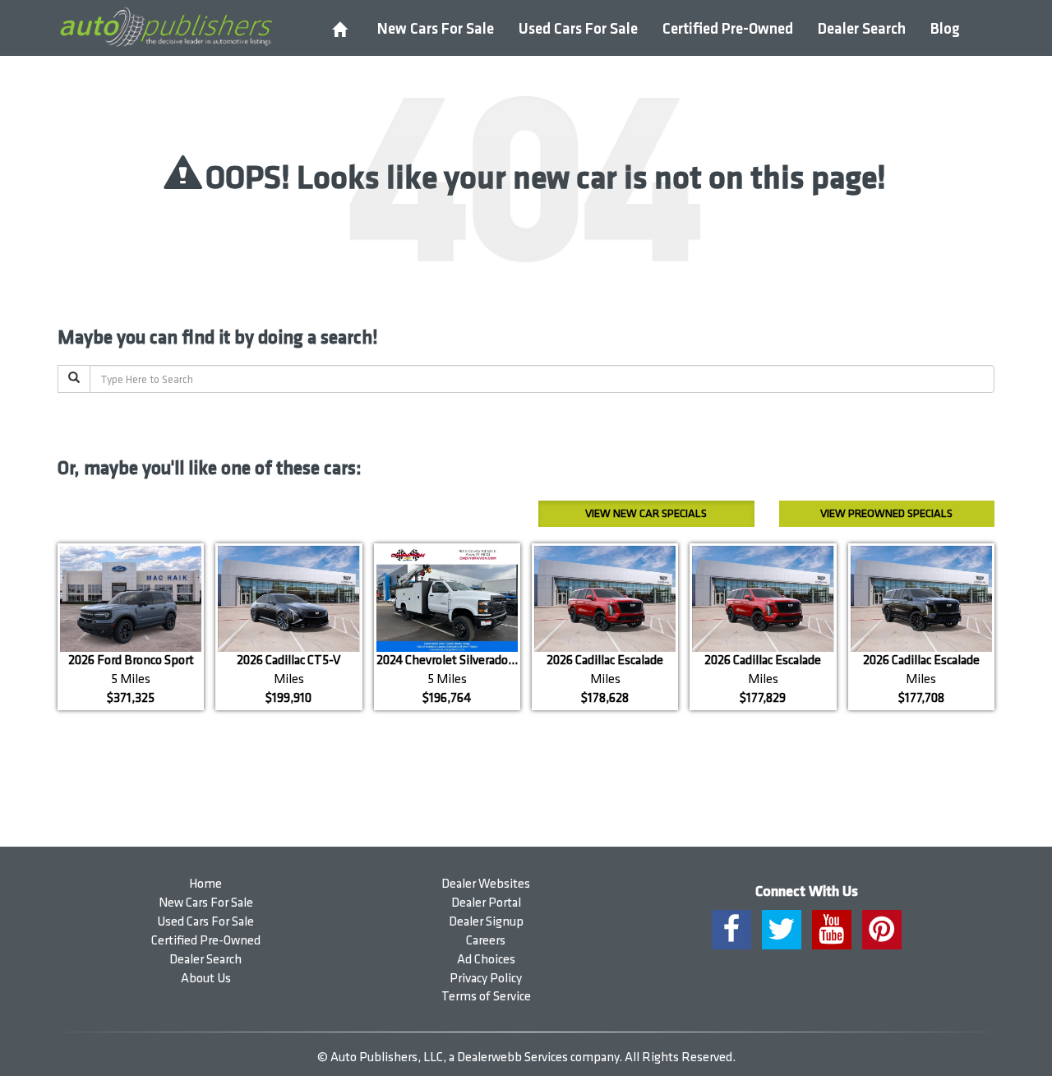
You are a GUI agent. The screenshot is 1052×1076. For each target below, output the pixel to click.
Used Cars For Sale (578, 29)
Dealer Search (862, 29)
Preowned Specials (886, 513)
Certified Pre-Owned (727, 29)
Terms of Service (486, 996)
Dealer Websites (485, 884)
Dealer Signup (486, 922)
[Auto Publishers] (166, 27)
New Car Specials (646, 513)
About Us (206, 978)
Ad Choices (486, 959)
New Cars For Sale (435, 29)
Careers (485, 941)
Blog (945, 29)
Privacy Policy (486, 978)
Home (205, 884)
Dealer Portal (486, 903)
